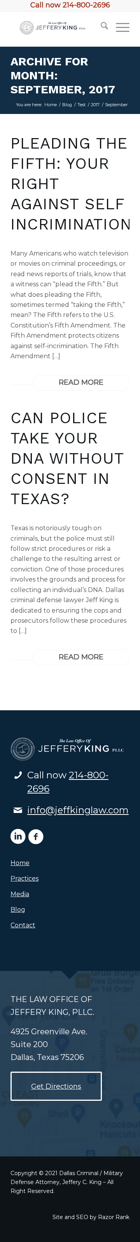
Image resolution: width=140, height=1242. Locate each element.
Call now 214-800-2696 (70, 5)
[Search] (100, 27)
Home (20, 863)
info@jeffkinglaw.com (78, 810)
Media (19, 894)
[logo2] (58, 27)
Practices (24, 878)
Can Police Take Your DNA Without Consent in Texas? (67, 458)
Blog (17, 909)
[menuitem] (100, 27)
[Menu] (119, 27)
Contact (22, 925)
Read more (81, 382)
